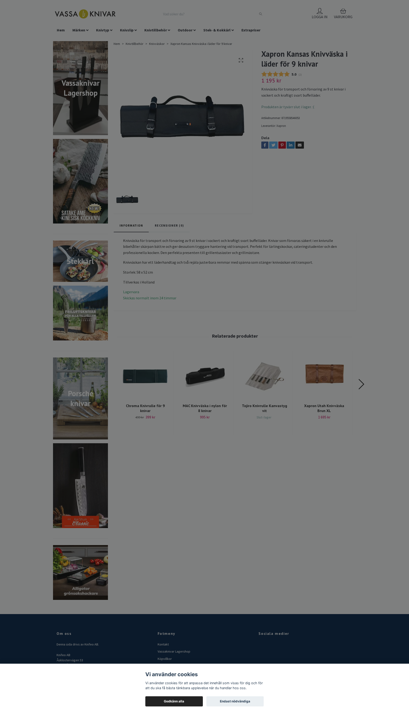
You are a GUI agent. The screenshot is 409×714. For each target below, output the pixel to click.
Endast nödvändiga (235, 701)
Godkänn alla (174, 701)
